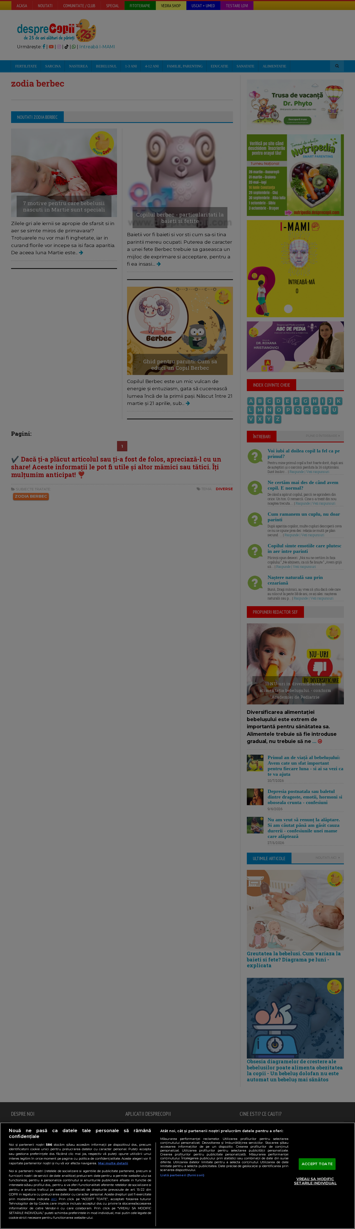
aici (54, 1199)
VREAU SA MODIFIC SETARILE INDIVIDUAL (315, 1181)
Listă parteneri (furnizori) (182, 1175)
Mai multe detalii (113, 1163)
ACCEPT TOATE (317, 1164)
